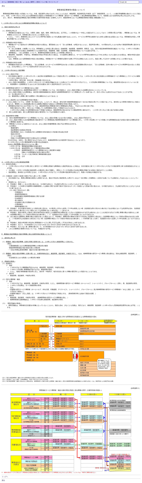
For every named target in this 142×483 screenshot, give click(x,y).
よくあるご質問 (28, 2)
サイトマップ (53, 2)
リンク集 (44, 2)
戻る (3, 6)
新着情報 (11, 2)
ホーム (4, 2)
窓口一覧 (18, 2)
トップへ (5, 477)
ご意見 (37, 2)
